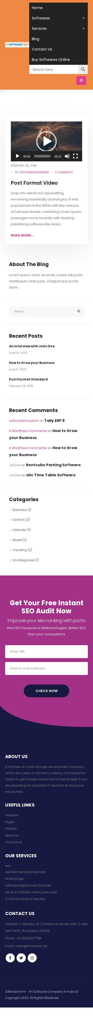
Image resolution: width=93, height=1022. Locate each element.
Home (37, 7)
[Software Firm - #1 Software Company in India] (17, 44)
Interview (19, 530)
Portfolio (11, 829)
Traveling (20, 550)
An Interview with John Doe (32, 346)
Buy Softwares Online (51, 59)
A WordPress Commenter (28, 431)
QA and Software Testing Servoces (31, 892)
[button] (46, 141)
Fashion (19, 520)
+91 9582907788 (28, 938)
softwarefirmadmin (34, 172)
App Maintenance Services (25, 872)
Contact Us (42, 49)
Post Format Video (34, 182)
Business (20, 510)
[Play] (17, 156)
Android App (14, 879)
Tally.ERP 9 (54, 420)
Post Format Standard (28, 379)
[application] (46, 141)
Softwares (41, 18)
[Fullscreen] (75, 156)
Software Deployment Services (28, 885)
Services (39, 28)
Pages (9, 822)
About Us (12, 835)
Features (11, 815)
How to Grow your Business (32, 363)
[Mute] (67, 156)
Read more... (22, 235)
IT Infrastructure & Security (25, 899)
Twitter (21, 957)
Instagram (32, 957)
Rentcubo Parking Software (53, 464)
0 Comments (64, 172)
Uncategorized (24, 560)
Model (17, 540)
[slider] (42, 156)
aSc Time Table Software (51, 475)
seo (8, 866)
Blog (35, 38)
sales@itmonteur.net (31, 946)
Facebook (10, 957)
